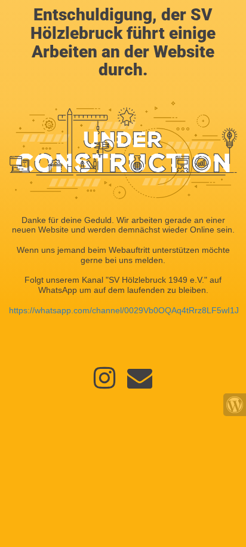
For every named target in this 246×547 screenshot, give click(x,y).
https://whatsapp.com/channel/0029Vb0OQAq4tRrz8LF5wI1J (124, 310)
